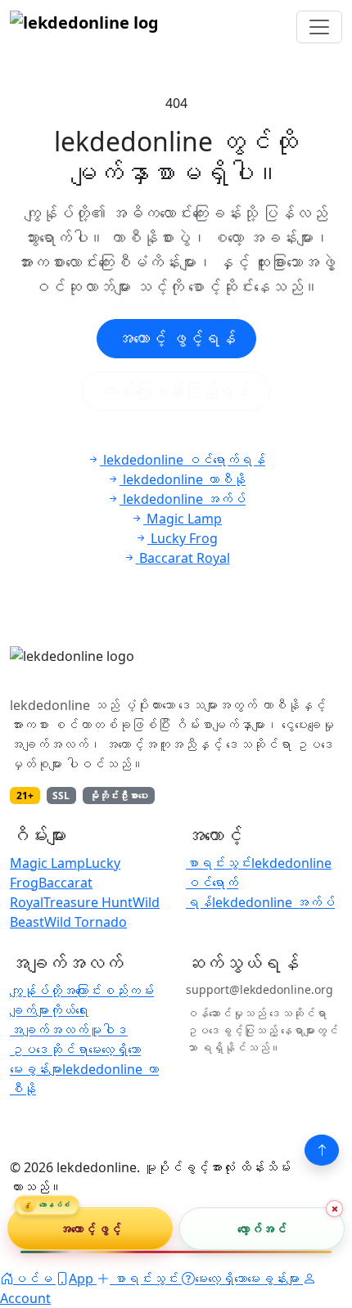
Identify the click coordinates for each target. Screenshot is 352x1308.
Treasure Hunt (88, 902)
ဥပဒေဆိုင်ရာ (49, 1050)
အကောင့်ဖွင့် (90, 1228)
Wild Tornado (85, 922)
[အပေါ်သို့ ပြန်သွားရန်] (322, 1150)
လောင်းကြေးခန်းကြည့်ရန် (176, 391)
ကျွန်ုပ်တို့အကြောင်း (56, 991)
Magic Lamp (47, 863)
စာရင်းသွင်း (218, 863)
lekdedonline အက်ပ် (273, 902)
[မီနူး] (319, 27)
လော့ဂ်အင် (262, 1228)
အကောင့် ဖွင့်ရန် (176, 338)
